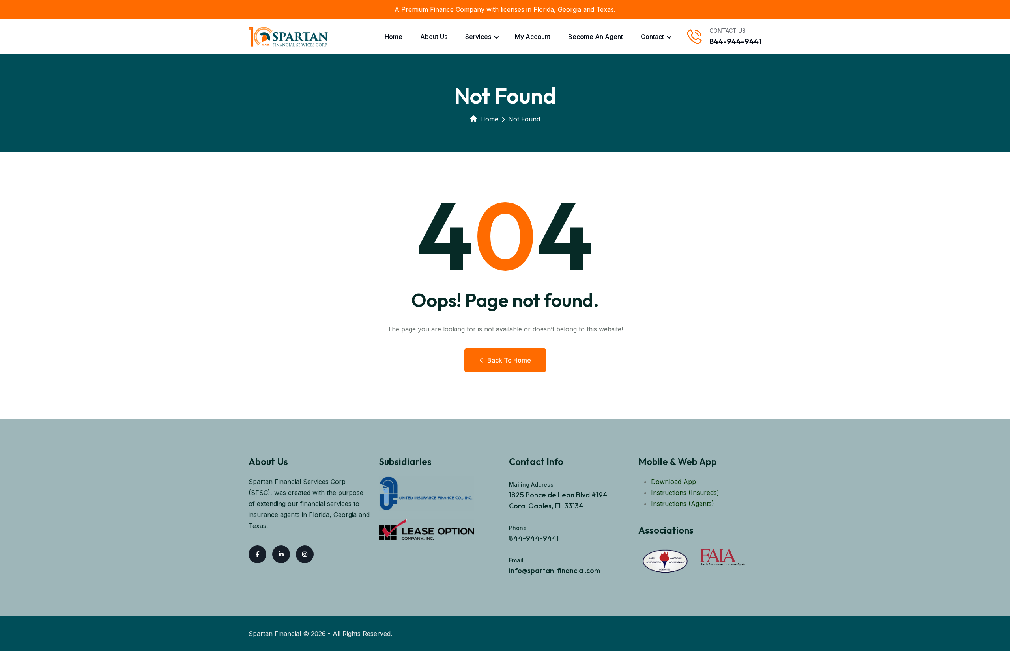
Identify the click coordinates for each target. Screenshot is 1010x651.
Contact (652, 37)
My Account (532, 37)
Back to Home (509, 360)
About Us (433, 37)
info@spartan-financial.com (554, 570)
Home (393, 37)
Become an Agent (595, 37)
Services (478, 37)
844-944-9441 (735, 41)
